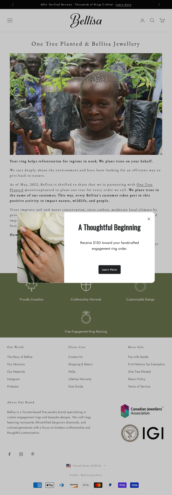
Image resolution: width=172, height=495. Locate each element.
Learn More (109, 269)
